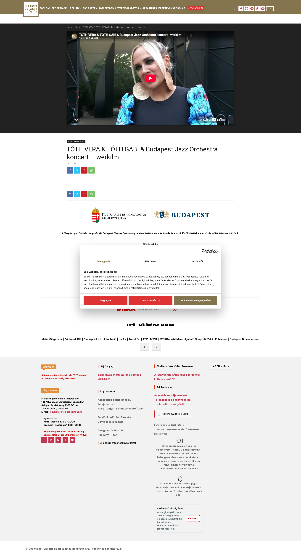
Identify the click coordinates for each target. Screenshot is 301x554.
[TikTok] (257, 8)
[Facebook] (240, 8)
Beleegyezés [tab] (103, 261)
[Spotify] (251, 8)
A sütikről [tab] (197, 261)
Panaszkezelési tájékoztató (169, 424)
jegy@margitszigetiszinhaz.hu (66, 411)
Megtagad (105, 300)
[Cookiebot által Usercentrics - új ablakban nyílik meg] (204, 251)
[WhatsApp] (91, 170)
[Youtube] (262, 8)
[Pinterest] (84, 170)
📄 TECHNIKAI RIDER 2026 (172, 414)
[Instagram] (246, 8)
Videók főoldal (79, 141)
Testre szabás (148, 300)
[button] (233, 8)
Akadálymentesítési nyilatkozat (118, 442)
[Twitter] (77, 170)
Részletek (192, 518)
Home (69, 27)
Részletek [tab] (150, 261)
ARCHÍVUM (221, 366)
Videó (77, 27)
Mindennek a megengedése (196, 300)
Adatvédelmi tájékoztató (170, 395)
